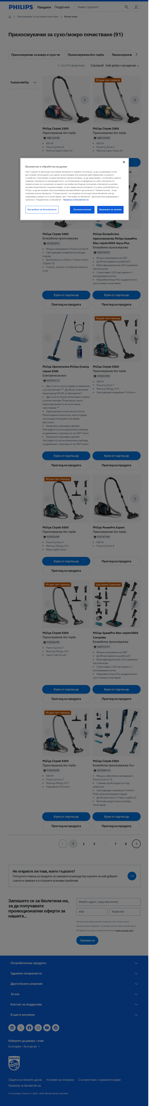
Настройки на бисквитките (40, 209)
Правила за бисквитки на (74, 200)
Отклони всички (81, 209)
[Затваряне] (123, 162)
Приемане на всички (109, 209)
